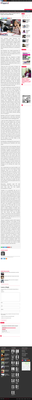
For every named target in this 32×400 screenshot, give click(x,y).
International (19, 0)
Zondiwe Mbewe (4, 250)
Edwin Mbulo (17, 388)
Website (2, 309)
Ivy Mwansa (13, 388)
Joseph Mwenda (13, 353)
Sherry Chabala (13, 376)
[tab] (23, 16)
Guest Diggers (12, 0)
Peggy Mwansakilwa (17, 371)
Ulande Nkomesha (17, 359)
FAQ (29, 9)
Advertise (26, 0)
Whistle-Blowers (30, 0)
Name (2, 302)
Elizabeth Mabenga (17, 382)
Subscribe (27, 9)
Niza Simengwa (13, 394)
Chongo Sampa (17, 376)
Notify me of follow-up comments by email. (8, 316)
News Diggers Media (6, 398)
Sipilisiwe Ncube (17, 353)
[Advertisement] (15, 7)
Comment (2, 291)
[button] (1, 18)
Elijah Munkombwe (17, 365)
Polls (21, 0)
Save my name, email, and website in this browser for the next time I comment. (10, 314)
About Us (24, 0)
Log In (31, 9)
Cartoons (16, 0)
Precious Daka (13, 382)
